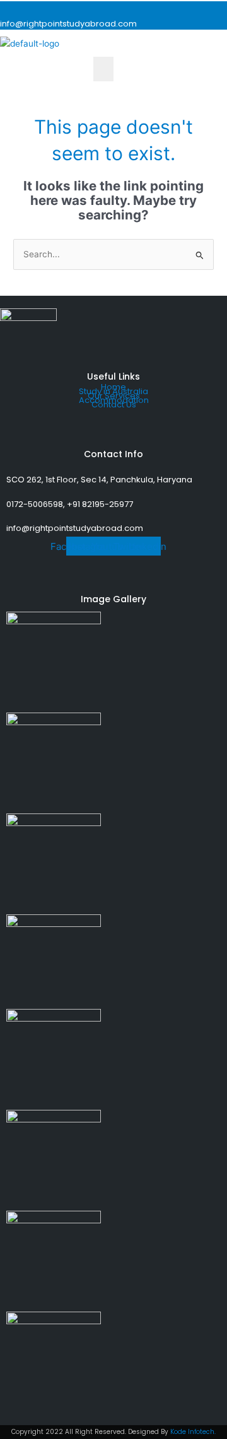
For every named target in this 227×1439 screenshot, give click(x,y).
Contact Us (113, 405)
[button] (103, 69)
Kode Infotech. (193, 1431)
